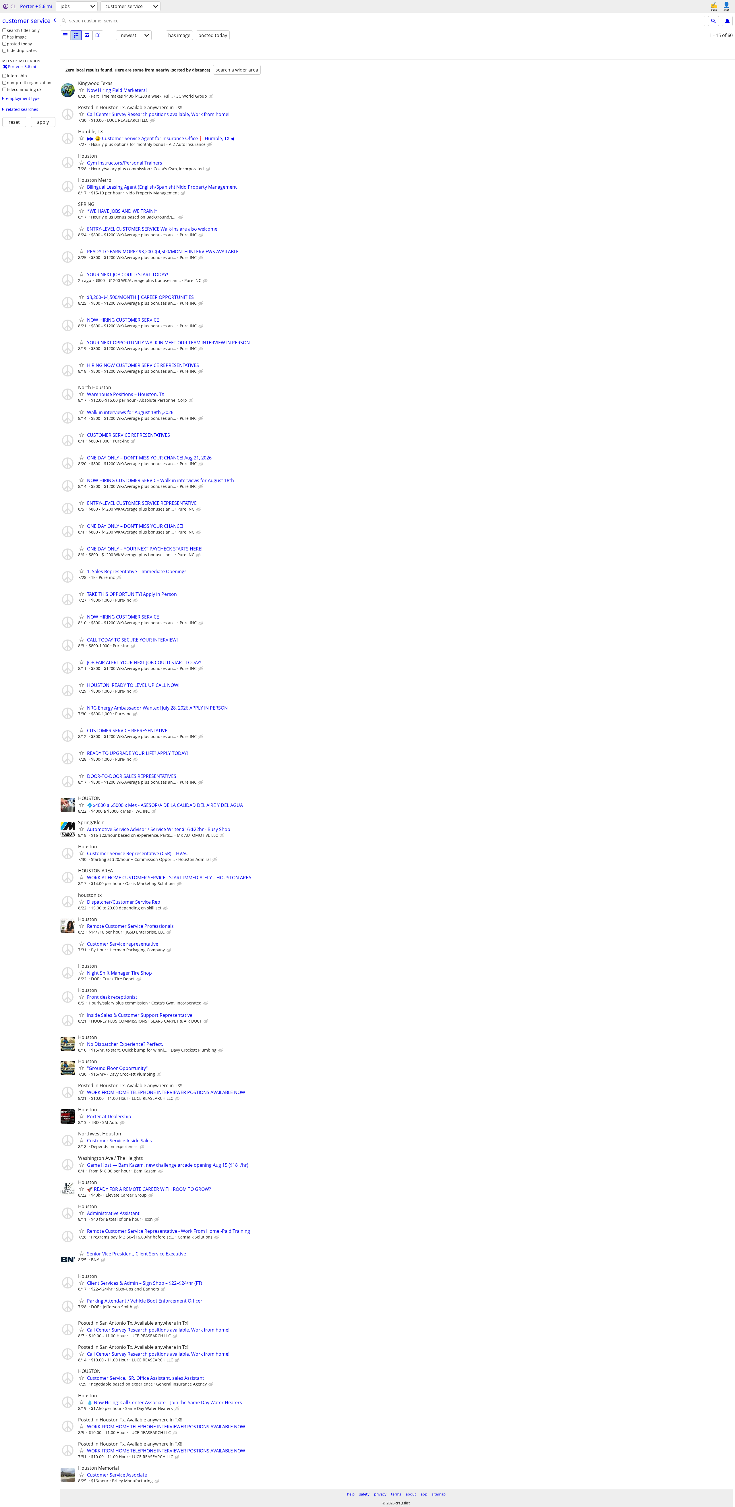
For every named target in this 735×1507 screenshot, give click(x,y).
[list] (65, 35)
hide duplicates (22, 50)
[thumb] (76, 35)
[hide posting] (211, 96)
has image (17, 37)
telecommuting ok (24, 89)
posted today (19, 44)
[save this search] (727, 21)
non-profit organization (29, 82)
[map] (97, 35)
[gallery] (87, 35)
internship (17, 75)
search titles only (23, 30)
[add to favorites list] (81, 89)
